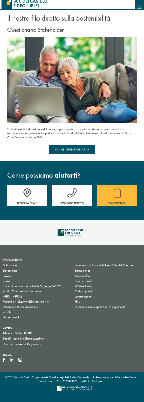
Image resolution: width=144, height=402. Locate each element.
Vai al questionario (72, 149)
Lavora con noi (83, 296)
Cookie (7, 281)
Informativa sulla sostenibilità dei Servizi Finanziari (104, 265)
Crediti (7, 312)
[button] (139, 4)
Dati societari (10, 265)
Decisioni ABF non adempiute (20, 307)
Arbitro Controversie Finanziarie (36, 291)
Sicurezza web (83, 281)
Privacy (7, 276)
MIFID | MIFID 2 (12, 296)
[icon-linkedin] (12, 360)
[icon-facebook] (4, 360)
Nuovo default (11, 317)
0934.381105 (24, 333)
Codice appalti (83, 291)
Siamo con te (82, 270)
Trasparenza (10, 270)
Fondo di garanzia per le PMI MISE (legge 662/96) (36, 286)
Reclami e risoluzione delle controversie (26, 301)
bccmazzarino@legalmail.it (25, 344)
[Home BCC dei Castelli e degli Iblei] (24, 4)
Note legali (96, 381)
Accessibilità (82, 276)
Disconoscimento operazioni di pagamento (100, 307)
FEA (77, 301)
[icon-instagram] (20, 360)
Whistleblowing (84, 286)
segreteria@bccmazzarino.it (29, 338)
